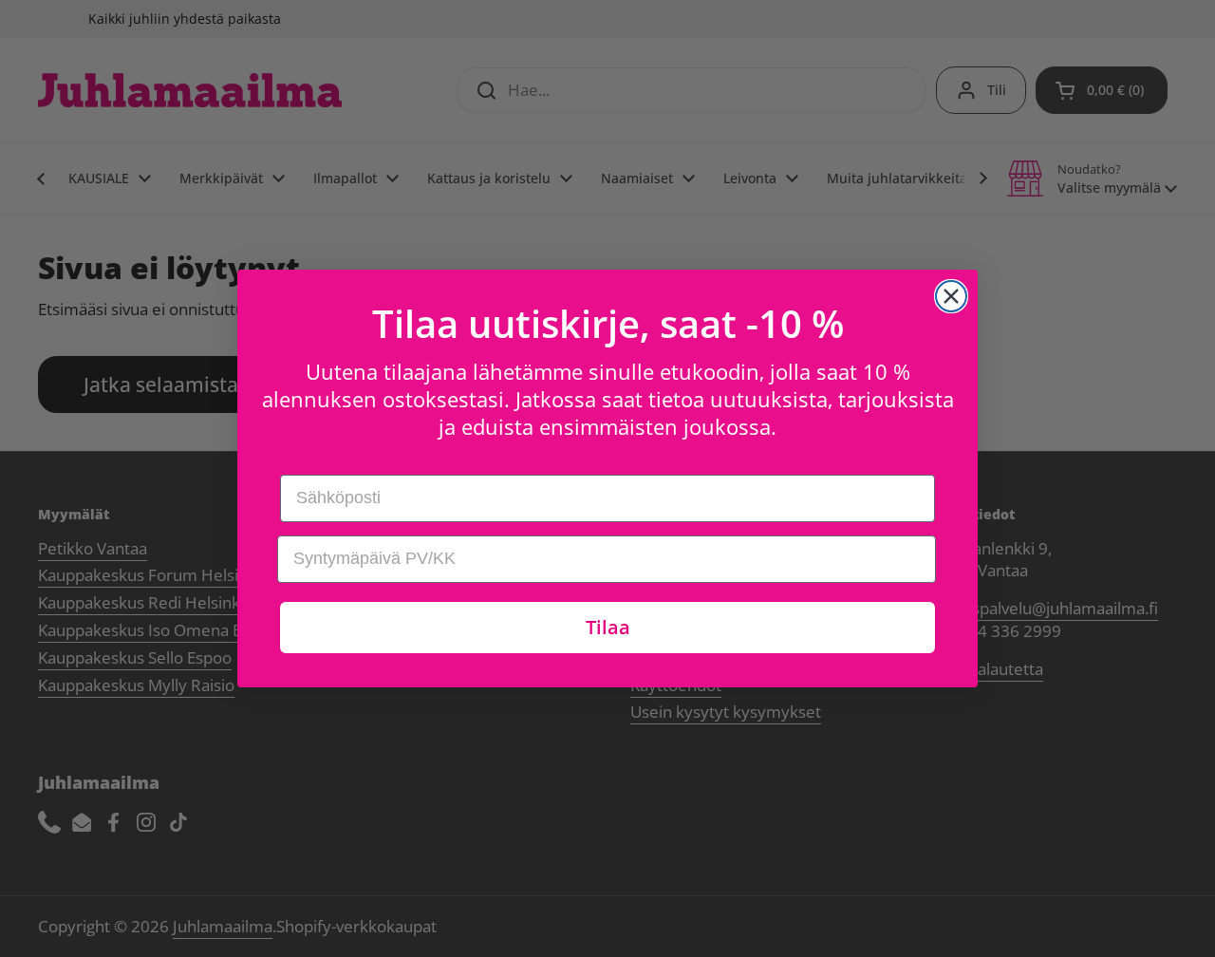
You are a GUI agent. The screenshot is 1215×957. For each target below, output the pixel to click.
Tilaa (608, 627)
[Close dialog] (951, 296)
